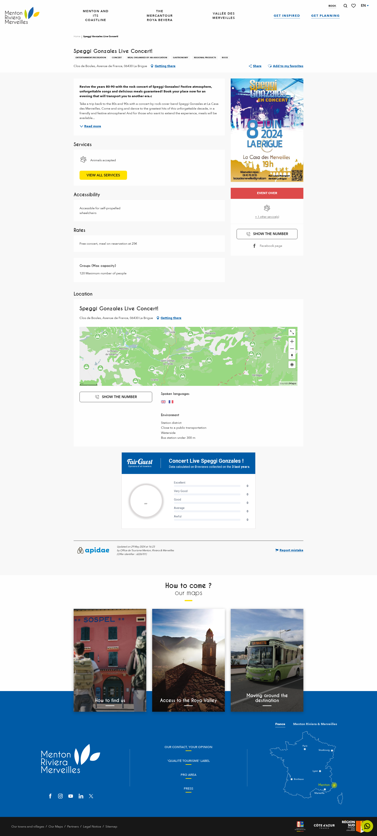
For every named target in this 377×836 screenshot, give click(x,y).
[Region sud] (353, 826)
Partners (73, 826)
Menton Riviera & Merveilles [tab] (315, 724)
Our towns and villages (27, 826)
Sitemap (111, 826)
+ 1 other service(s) (267, 217)
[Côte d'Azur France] (324, 826)
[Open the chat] (367, 826)
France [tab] (280, 724)
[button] (345, 5)
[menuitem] (22, 16)
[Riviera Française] (300, 826)
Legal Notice (92, 826)
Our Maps (55, 826)
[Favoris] (353, 5)
